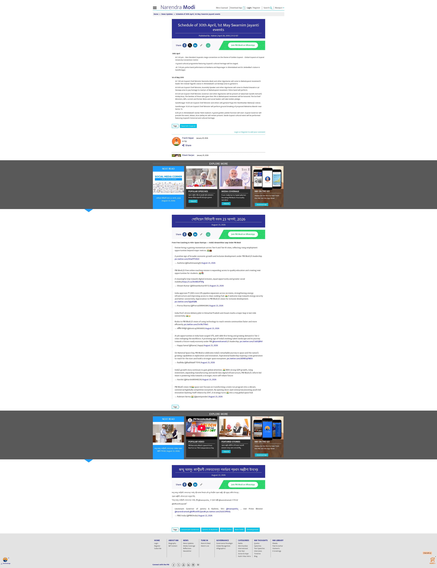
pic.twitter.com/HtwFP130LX (187, 259)
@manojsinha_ (232, 508)
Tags (175, 126)
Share (187, 145)
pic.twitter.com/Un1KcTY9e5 (196, 324)
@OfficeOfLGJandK (198, 511)
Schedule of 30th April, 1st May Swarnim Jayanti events (218, 27)
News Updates (167, 14)
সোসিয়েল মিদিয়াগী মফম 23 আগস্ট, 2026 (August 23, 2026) (168, 199)
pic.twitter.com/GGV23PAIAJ (218, 511)
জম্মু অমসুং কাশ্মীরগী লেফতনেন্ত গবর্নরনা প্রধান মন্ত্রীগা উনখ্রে (218, 469)
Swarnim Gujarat (188, 126)
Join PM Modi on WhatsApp (243, 45)
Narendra (178, 7)
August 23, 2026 (208, 263)
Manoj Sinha (226, 529)
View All (193, 201)
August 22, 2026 (205, 515)
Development (253, 529)
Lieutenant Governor (190, 529)
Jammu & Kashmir (210, 529)
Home (156, 14)
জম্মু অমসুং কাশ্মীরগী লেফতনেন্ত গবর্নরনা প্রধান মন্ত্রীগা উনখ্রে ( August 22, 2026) (168, 450)
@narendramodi (219, 341)
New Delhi (239, 529)
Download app (6, 563)
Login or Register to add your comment (249, 132)
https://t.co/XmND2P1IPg (193, 281)
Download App (262, 204)
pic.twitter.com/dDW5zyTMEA (240, 358)
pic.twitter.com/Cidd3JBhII (251, 341)
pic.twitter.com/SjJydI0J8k (186, 301)
